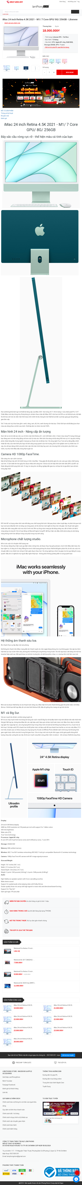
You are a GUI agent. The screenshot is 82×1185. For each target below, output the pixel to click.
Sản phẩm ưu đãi (11, 942)
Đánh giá (4, 118)
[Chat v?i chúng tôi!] (76, 1179)
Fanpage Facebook (9, 1085)
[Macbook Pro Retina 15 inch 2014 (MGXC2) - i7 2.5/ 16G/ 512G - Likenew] (7, 951)
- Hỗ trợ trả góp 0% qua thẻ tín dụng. (56, 47)
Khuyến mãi (5, 116)
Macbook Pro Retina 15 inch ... (24, 948)
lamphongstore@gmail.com (16, 1156)
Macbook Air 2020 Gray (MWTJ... (24, 983)
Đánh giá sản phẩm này (12, 23)
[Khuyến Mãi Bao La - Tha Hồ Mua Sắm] (41, 93)
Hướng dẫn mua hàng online (52, 1079)
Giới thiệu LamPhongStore (11, 1077)
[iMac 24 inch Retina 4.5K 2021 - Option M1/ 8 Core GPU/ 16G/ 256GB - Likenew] (7, 1020)
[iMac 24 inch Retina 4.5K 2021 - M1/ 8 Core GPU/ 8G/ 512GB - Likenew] (7, 1031)
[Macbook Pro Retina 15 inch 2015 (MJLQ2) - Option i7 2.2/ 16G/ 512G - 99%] (7, 974)
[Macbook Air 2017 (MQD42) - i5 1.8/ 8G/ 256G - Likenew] (7, 963)
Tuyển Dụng (47, 1086)
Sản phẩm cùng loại (12, 1000)
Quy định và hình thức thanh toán (14, 1110)
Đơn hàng (62, 1)
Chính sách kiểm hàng (10, 1129)
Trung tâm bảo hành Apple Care (53, 1082)
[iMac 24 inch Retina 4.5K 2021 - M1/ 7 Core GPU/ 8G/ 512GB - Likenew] (47, 1020)
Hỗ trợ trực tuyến (68, 1055)
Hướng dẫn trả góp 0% (50, 1075)
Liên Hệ (5, 1092)
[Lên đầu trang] (78, 1166)
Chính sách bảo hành (10, 1125)
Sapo (61, 1183)
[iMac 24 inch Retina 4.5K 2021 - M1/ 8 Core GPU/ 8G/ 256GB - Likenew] (7, 1009)
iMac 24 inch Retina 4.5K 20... (23, 1005)
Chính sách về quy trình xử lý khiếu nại (15, 1117)
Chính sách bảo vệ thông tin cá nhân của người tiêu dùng (19, 1104)
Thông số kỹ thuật (7, 113)
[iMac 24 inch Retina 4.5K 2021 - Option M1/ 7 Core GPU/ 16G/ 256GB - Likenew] (47, 1009)
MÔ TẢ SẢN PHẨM (7, 111)
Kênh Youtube (7, 1081)
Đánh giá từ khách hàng (10, 1088)
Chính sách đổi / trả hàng (11, 1113)
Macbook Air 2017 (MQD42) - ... (24, 960)
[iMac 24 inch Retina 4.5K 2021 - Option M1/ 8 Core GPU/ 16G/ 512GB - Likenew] (7, 1042)
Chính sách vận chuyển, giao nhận (14, 1121)
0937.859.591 (16, 2)
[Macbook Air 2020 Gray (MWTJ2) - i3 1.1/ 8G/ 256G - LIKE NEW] (7, 986)
